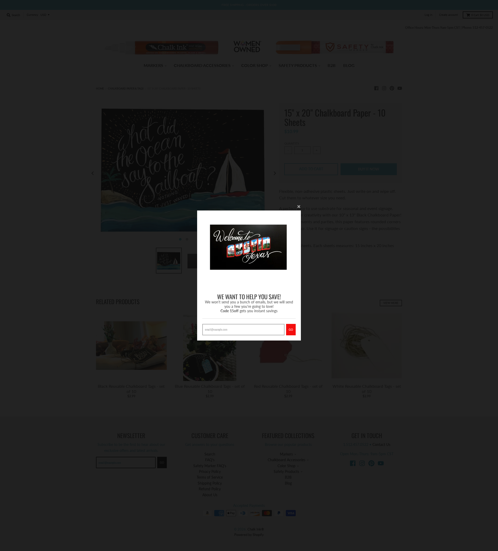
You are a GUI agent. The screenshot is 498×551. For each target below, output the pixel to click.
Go (291, 329)
